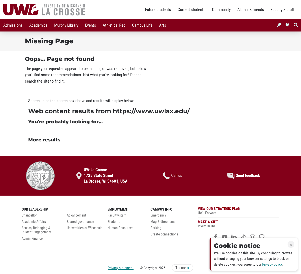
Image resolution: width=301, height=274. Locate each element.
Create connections (164, 234)
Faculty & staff (282, 9)
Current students (191, 9)
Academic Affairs (34, 222)
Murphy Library (66, 25)
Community (221, 9)
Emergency (158, 215)
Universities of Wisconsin (84, 228)
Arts (162, 25)
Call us (176, 175)
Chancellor (29, 215)
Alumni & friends (250, 9)
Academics (38, 25)
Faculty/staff (117, 215)
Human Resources (120, 228)
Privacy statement (121, 268)
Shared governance (80, 222)
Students (114, 222)
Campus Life (142, 25)
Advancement (76, 215)
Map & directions (162, 222)
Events (90, 25)
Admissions (13, 25)
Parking (155, 228)
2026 (161, 268)
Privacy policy (272, 264)
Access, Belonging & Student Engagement (36, 230)
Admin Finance (32, 239)
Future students (158, 9)
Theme (181, 268)
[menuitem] (13, 25)
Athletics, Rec (114, 25)
